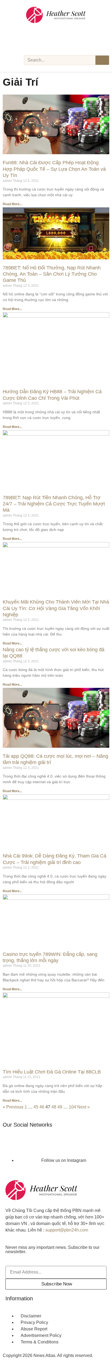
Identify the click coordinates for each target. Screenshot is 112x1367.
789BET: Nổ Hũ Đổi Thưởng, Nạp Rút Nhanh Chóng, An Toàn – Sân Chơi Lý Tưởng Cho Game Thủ (52, 274)
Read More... (12, 204)
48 (53, 1107)
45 (35, 1107)
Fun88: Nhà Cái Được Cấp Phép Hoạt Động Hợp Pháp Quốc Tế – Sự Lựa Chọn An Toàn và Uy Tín (54, 169)
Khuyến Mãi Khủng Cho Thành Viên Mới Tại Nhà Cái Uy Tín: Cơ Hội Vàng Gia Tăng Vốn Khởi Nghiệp (56, 608)
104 (72, 1107)
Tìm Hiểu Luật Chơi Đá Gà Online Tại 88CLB (52, 1072)
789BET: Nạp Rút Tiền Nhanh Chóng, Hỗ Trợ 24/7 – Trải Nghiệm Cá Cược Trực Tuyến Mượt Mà (54, 504)
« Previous (13, 1107)
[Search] (102, 60)
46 (41, 1107)
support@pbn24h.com (66, 1230)
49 (59, 1107)
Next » (83, 1107)
